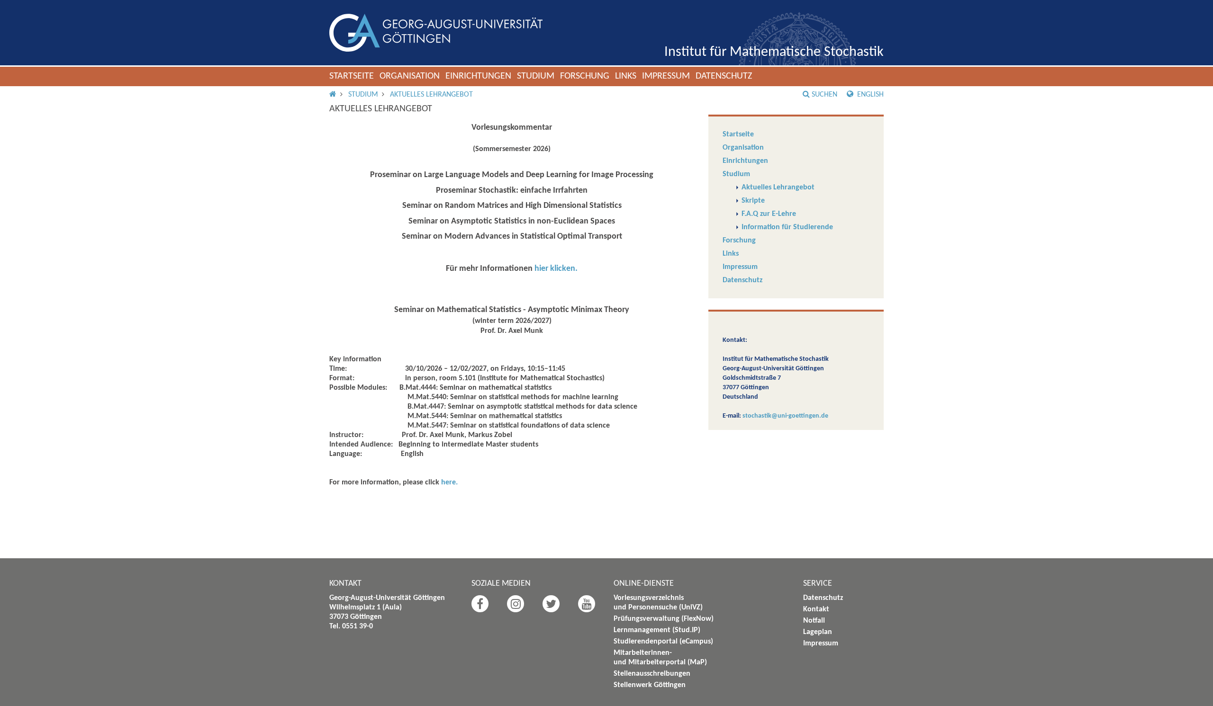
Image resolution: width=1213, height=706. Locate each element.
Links (625, 76)
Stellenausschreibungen (652, 674)
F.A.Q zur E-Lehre (769, 214)
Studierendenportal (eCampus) (663, 641)
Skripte (753, 201)
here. (449, 482)
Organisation (410, 76)
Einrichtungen (478, 76)
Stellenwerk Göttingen (650, 685)
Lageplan (817, 632)
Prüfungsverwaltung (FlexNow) (664, 619)
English (869, 94)
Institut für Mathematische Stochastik (774, 52)
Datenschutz (724, 76)
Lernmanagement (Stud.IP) (657, 630)
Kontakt (816, 609)
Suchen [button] (824, 94)
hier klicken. (556, 268)
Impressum (666, 76)
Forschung (584, 76)
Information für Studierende (787, 227)
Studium (535, 76)
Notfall (814, 621)
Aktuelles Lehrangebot (431, 94)
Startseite (351, 76)
